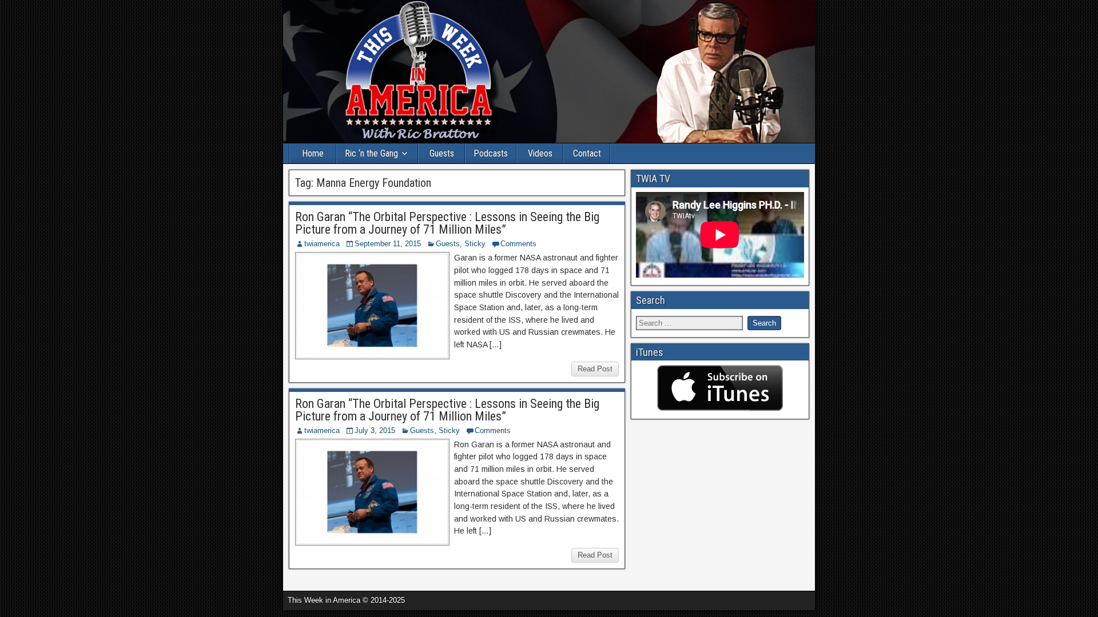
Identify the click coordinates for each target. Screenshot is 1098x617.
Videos (540, 153)
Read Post (595, 368)
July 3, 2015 (375, 430)
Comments (518, 243)
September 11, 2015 (388, 243)
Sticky (475, 243)
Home (313, 153)
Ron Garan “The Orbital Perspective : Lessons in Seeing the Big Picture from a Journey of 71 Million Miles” (447, 223)
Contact (587, 153)
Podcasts (491, 153)
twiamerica (322, 243)
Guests (441, 153)
